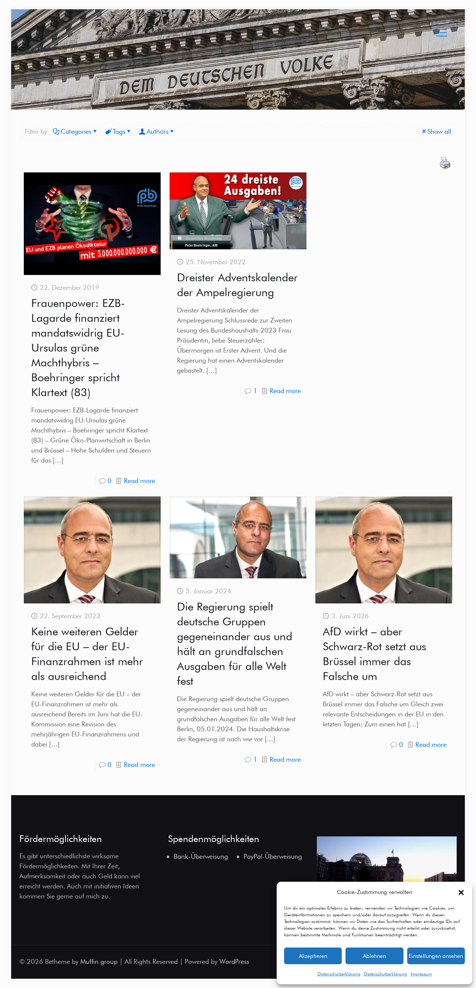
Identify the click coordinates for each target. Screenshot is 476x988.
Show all (439, 131)
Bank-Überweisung (201, 856)
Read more (139, 481)
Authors (157, 131)
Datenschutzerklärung (339, 973)
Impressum (421, 973)
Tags (119, 131)
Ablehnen (374, 956)
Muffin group (99, 961)
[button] (461, 892)
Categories (76, 131)
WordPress (234, 961)
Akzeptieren (313, 956)
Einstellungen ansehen (436, 956)
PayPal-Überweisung (273, 856)
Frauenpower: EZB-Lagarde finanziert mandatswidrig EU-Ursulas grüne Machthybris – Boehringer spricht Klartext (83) (78, 347)
